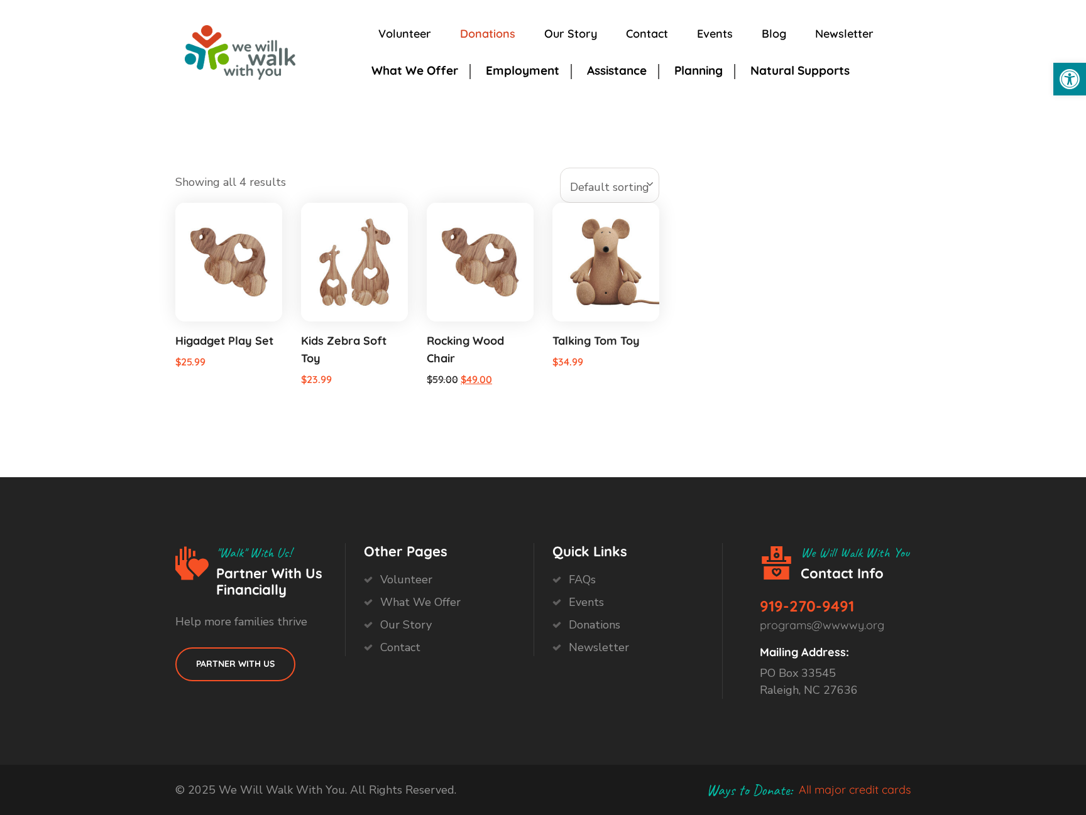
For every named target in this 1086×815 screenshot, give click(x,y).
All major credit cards (855, 789)
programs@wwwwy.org (822, 625)
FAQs (582, 579)
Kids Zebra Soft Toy (344, 349)
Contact (647, 33)
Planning (698, 70)
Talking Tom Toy (596, 340)
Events (715, 33)
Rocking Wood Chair (465, 349)
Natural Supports (800, 70)
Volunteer (404, 33)
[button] (1069, 79)
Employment (522, 70)
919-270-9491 (807, 606)
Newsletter (844, 33)
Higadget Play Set (224, 340)
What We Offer (414, 70)
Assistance (617, 70)
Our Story (570, 33)
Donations (487, 33)
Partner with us (235, 663)
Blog (774, 33)
